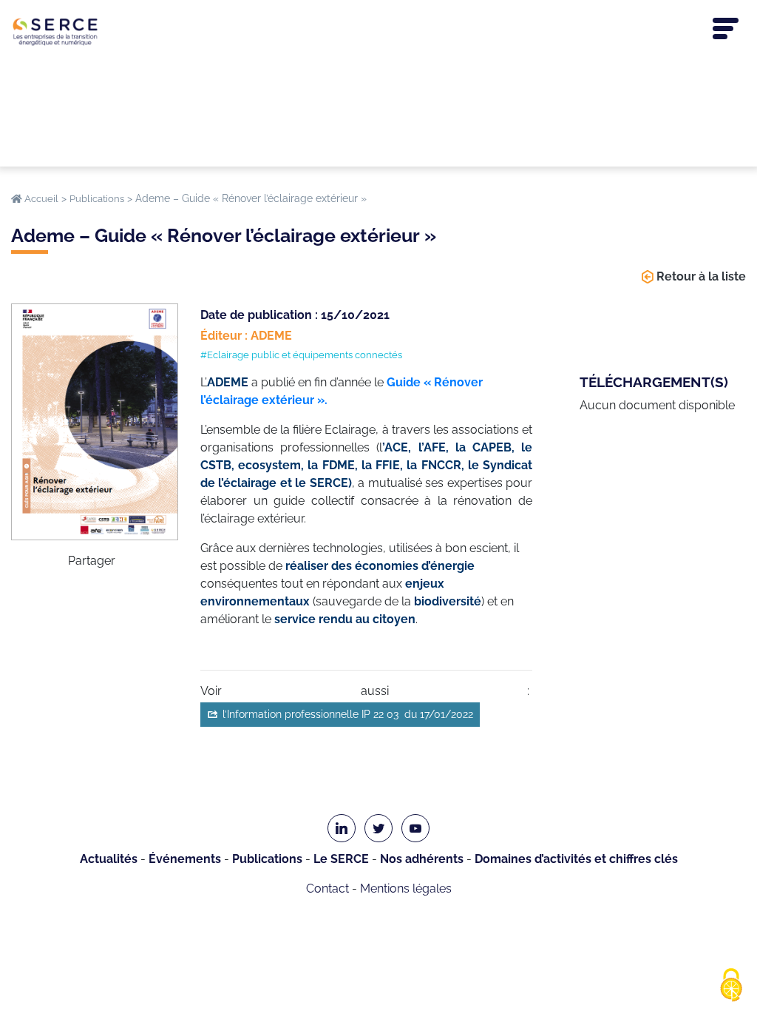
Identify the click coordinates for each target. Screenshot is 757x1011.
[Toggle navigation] (725, 29)
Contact (327, 888)
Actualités (109, 859)
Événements (185, 859)
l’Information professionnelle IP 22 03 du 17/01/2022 (348, 714)
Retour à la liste (701, 276)
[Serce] (378, 31)
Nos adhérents (422, 859)
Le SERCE (341, 859)
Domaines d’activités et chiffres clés (576, 859)
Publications (267, 859)
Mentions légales (406, 888)
